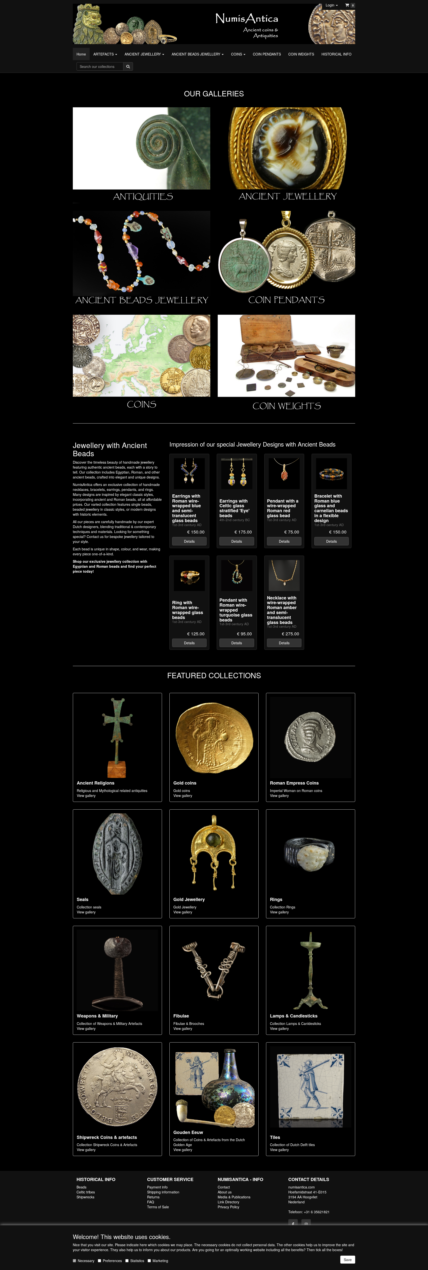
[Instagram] (306, 1224)
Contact (224, 1187)
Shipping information (163, 1191)
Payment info (157, 1187)
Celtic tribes (86, 1191)
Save (348, 1259)
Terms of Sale (158, 1206)
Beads (81, 1187)
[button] (332, 5)
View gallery (86, 795)
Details (189, 541)
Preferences (112, 1260)
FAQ (150, 1201)
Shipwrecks (85, 1196)
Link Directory (228, 1201)
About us (225, 1191)
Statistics (137, 1260)
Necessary (86, 1260)
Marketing (160, 1260)
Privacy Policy (228, 1206)
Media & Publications (234, 1196)
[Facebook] (293, 1224)
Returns (153, 1196)
